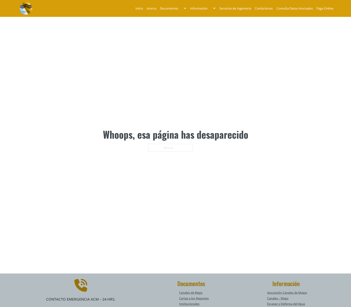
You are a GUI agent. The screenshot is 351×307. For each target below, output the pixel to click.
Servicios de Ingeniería (235, 8)
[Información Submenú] (212, 8)
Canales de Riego (191, 293)
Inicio (139, 8)
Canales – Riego (277, 298)
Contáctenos (264, 8)
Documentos (169, 8)
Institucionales (189, 304)
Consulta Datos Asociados (294, 8)
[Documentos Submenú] (183, 8)
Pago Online (324, 8)
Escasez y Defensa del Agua (286, 304)
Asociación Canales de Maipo (287, 293)
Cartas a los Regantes (194, 298)
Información (198, 8)
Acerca (151, 8)
